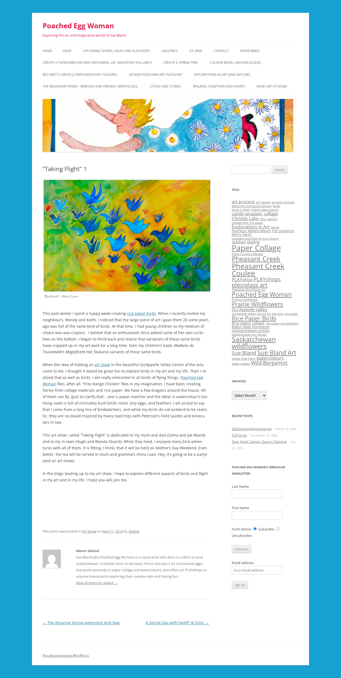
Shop (67, 51)
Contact (221, 51)
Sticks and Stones (165, 86)
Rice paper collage (248, 323)
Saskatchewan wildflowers (254, 342)
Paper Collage (256, 248)
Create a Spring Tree (180, 62)
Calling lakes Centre (264, 210)
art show (102, 364)
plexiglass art (249, 285)
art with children (283, 202)
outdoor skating (246, 241)
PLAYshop (242, 279)
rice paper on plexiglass (282, 323)
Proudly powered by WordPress (66, 655)
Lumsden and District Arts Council (255, 238)
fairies (275, 227)
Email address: (243, 562)
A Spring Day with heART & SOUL (177, 622)
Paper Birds (250, 51)
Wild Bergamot (269, 362)
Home (47, 51)
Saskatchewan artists (250, 330)
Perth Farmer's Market (247, 254)
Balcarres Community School (252, 206)
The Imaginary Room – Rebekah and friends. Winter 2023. (90, 86)
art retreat (263, 202)
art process (243, 202)
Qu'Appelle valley (249, 309)
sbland (133, 531)
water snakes (241, 364)
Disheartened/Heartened (251, 428)
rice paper (291, 314)
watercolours (270, 358)
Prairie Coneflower (245, 300)
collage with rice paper (247, 223)
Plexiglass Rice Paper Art (249, 290)
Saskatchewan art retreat (249, 334)
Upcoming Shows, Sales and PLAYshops (116, 51)
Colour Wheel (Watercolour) (235, 62)
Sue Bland (244, 352)
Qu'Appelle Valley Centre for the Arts (257, 314)
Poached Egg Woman (78, 25)
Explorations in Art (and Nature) (222, 74)
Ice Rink (195, 51)
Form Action (241, 529)
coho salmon (269, 219)
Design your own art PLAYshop (155, 74)
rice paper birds (141, 313)
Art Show (89, 531)
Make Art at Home (272, 86)
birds (276, 206)
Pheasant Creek (256, 258)
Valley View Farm (243, 358)
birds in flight (241, 210)
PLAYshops (267, 279)
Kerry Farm (241, 234)
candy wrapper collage (255, 214)
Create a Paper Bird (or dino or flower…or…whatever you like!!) (97, 62)
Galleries (170, 51)
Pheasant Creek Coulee (258, 269)
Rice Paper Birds (254, 318)
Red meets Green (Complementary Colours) (80, 74)
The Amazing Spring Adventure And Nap (81, 622)
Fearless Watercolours (251, 230)
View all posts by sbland (97, 582)
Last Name (240, 486)
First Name (240, 507)
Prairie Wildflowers (257, 304)
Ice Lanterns (283, 230)
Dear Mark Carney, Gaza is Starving (259, 441)
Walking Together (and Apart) (219, 86)
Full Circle (239, 435)
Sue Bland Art (276, 352)
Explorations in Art (251, 227)
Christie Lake (245, 218)
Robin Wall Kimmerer (251, 326)
